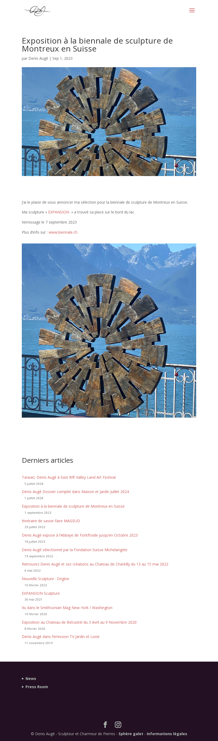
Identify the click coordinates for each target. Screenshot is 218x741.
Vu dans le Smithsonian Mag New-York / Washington (67, 607)
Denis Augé (38, 58)
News (31, 678)
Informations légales (167, 733)
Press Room (37, 686)
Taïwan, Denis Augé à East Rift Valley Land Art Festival (69, 477)
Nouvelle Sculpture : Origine (45, 578)
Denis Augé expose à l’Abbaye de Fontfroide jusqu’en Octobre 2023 (80, 535)
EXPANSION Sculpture (41, 593)
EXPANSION (58, 212)
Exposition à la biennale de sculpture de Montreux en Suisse (73, 506)
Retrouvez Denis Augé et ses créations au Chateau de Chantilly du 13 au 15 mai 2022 (95, 564)
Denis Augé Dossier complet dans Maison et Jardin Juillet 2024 (75, 491)
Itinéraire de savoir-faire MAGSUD (51, 520)
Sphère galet (131, 733)
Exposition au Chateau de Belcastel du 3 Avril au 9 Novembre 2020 (79, 622)
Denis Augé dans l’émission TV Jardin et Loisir (61, 636)
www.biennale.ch (63, 232)
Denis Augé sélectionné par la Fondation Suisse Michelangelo (74, 549)
